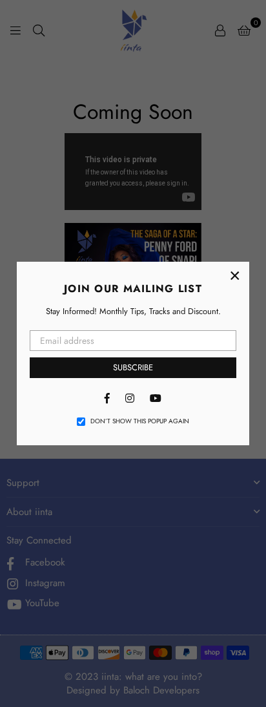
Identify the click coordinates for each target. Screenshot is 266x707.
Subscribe (133, 367)
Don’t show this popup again (139, 421)
